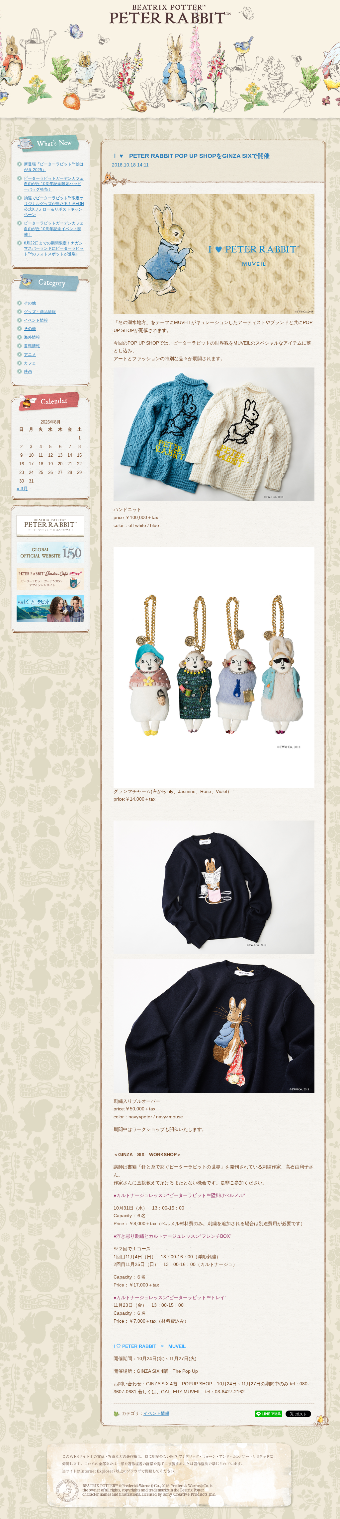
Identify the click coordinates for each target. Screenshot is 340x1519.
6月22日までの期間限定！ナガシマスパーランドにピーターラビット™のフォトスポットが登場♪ (54, 249)
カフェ (30, 363)
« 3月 (22, 488)
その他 (30, 303)
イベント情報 (36, 320)
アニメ (30, 354)
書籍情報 (32, 346)
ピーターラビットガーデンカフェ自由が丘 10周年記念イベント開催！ (54, 229)
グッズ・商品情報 (40, 311)
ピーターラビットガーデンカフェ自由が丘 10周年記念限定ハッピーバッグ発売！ (54, 184)
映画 (28, 371)
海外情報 (32, 337)
